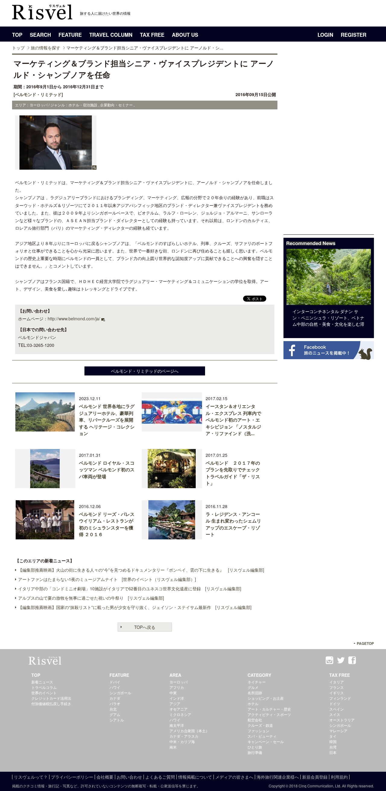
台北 (113, 708)
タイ (333, 736)
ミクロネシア (180, 714)
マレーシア (338, 730)
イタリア (336, 681)
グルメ (253, 687)
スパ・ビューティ (262, 736)
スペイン (336, 708)
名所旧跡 (255, 692)
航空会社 (255, 719)
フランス (336, 687)
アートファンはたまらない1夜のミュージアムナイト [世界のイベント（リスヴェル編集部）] (107, 579)
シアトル (116, 719)
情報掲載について (195, 777)
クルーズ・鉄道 (260, 725)
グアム (114, 714)
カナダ (114, 698)
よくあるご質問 (160, 777)
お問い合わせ (129, 777)
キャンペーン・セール (266, 741)
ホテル (253, 703)
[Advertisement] (328, 144)
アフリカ (176, 687)
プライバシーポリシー (72, 777)
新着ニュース (42, 681)
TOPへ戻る (144, 627)
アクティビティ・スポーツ (269, 714)
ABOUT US (185, 34)
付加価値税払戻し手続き (51, 703)
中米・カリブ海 (182, 741)
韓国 (333, 741)
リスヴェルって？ (31, 777)
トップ (18, 48)
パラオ (114, 703)
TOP (17, 34)
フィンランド (340, 698)
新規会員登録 (314, 777)
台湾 (333, 746)
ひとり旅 (255, 746)
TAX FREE (152, 34)
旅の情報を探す (45, 48)
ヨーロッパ (178, 681)
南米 (173, 746)
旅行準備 (255, 752)
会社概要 (104, 777)
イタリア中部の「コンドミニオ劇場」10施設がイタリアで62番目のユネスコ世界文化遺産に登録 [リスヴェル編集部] (129, 588)
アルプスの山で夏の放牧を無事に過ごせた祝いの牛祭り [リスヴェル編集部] (91, 598)
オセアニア (178, 708)
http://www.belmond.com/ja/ (74, 318)
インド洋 (176, 698)
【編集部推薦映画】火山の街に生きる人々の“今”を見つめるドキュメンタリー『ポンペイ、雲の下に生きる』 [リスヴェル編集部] (141, 570)
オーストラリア (342, 719)
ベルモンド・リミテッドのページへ (145, 371)
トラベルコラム (44, 687)
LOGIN (325, 34)
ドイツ (334, 703)
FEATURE (70, 34)
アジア (174, 703)
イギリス (336, 692)
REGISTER (353, 34)
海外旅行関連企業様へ (278, 777)
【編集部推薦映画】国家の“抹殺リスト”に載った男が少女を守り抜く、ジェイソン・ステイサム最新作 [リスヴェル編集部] (135, 607)
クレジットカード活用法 (51, 698)
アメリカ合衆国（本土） (189, 730)
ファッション (258, 730)
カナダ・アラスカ (183, 736)
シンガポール (120, 692)
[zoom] (55, 167)
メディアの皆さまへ (234, 777)
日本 (333, 752)
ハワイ (114, 687)
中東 (173, 692)
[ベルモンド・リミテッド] (38, 94)
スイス (334, 714)
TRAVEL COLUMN (110, 34)
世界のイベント (44, 692)
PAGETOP (365, 643)
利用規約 (339, 777)
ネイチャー (257, 681)
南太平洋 (176, 725)
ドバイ (114, 681)
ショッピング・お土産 (266, 698)
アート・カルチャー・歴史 (269, 708)
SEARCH (40, 34)
